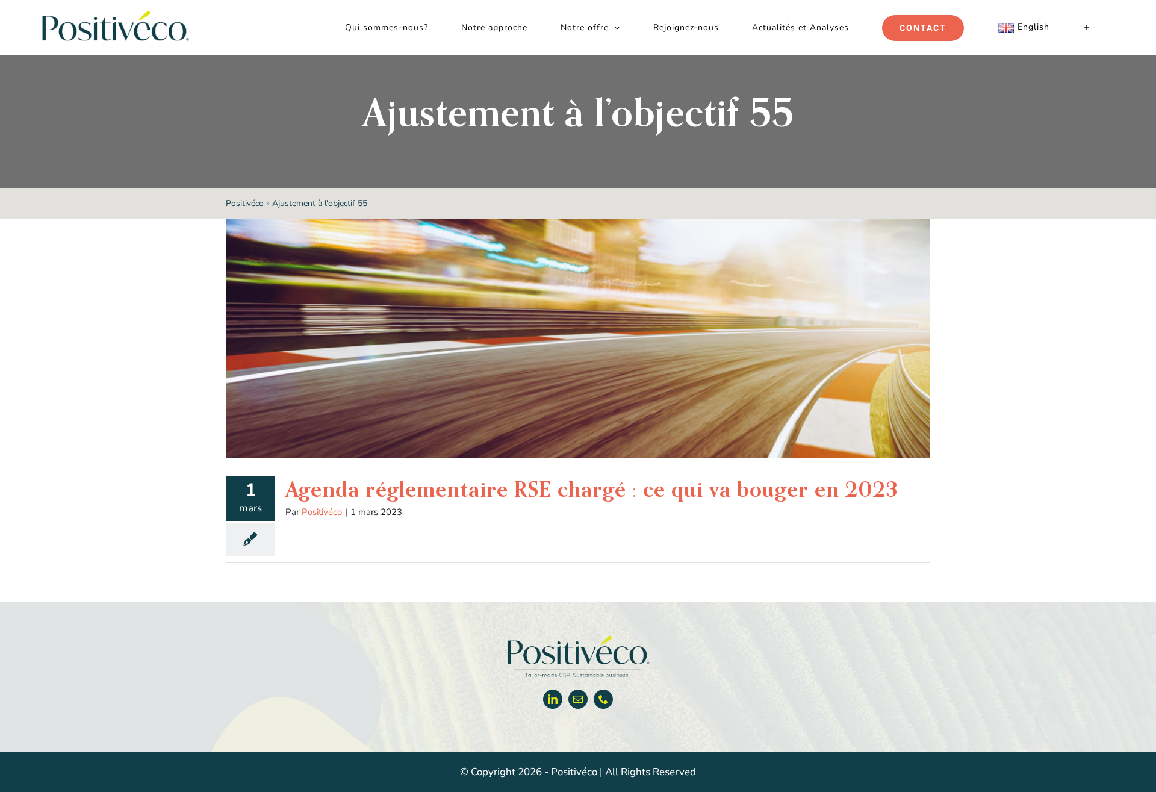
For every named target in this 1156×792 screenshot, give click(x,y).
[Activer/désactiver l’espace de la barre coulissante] (1087, 27)
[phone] (603, 699)
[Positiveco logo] (578, 638)
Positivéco (245, 203)
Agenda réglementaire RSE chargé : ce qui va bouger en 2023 (591, 489)
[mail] (578, 699)
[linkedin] (552, 699)
